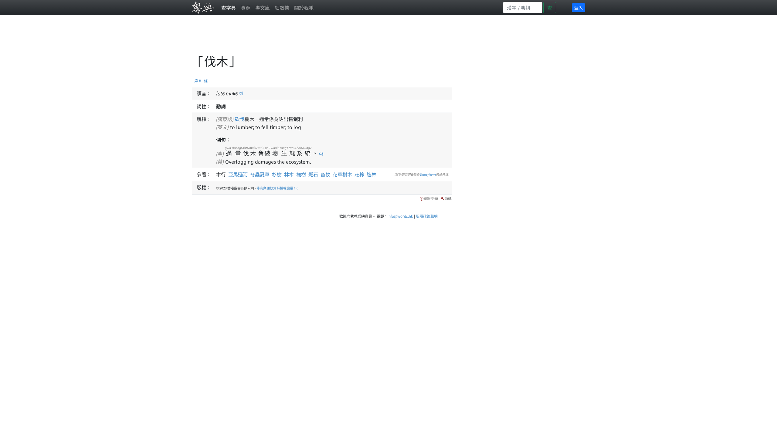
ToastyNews (428, 174)
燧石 (313, 174)
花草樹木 (342, 174)
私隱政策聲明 (427, 215)
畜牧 (325, 174)
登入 (578, 8)
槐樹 (301, 174)
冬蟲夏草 (260, 174)
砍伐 (240, 119)
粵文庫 (262, 7)
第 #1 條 (201, 80)
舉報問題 (430, 198)
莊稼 (359, 174)
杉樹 (277, 174)
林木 (289, 174)
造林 (371, 174)
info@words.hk (400, 215)
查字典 (228, 7)
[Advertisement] (302, 38)
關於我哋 (304, 7)
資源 (245, 7)
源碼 (448, 198)
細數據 (282, 7)
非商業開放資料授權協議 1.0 (277, 187)
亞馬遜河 (238, 174)
